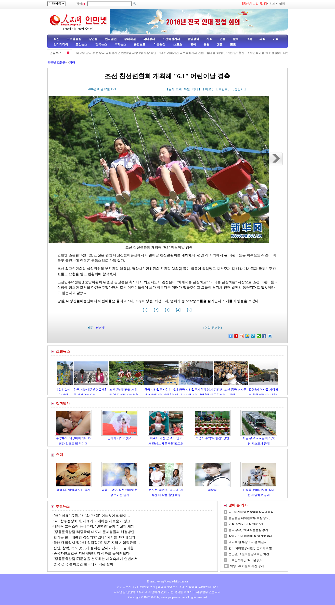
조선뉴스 (82, 44)
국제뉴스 (120, 44)
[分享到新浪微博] (242, 336)
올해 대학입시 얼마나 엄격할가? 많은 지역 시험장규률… (96, 542)
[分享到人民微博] (236, 336)
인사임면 (111, 39)
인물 (223, 39)
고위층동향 (74, 39)
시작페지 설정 (276, 3)
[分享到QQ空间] (247, 336)
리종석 (212, 490)
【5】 (189, 310)
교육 (249, 39)
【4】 (178, 310)
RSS (215, 587)
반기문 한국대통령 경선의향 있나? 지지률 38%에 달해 (94, 537)
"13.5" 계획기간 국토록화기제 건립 (165, 53)
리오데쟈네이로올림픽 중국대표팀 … (253, 512)
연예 (193, 44)
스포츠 (177, 44)
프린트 (223, 89)
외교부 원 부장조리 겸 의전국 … (250, 542)
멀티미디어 (60, 44)
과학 (262, 39)
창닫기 (239, 89)
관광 (206, 44)
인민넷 (100, 327)
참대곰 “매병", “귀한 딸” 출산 (209, 53)
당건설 (93, 39)
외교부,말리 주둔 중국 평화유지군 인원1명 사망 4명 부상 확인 (100, 53)
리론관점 (159, 44)
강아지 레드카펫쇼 (119, 438)
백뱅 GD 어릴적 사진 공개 (73, 490)
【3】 (167, 310)
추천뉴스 (63, 506)
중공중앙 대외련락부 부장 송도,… (251, 518)
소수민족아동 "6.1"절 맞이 (248, 53)
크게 (179, 89)
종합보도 (139, 44)
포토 (233, 44)
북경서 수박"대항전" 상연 (212, 438)
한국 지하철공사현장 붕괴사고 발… (252, 548)
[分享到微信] (259, 336)
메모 (208, 89)
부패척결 (130, 39)
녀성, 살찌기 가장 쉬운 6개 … (248, 524)
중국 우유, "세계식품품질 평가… (250, 530)
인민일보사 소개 (127, 587)
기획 (276, 39)
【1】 (145, 310)
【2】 (156, 310)
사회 (209, 39)
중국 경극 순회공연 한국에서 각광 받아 (83, 564)
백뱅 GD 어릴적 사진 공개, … (249, 566)
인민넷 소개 (147, 587)
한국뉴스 (101, 44)
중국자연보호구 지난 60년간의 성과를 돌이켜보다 (91, 553)
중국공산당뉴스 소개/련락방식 (177, 587)
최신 (56, 39)
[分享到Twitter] (270, 336)
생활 (220, 44)
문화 (236, 39)
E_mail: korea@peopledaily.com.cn (167, 581)
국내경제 (149, 39)
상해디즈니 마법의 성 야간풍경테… (252, 536)
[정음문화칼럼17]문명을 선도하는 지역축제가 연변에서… (97, 559)
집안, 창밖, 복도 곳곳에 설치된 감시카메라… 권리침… (95, 548)
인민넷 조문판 (56, 62)
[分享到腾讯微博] (253, 336)
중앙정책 (193, 39)
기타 (72, 62)
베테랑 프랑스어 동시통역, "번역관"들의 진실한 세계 (93, 526)
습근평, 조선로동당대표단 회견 (249, 554)
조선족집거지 (171, 39)
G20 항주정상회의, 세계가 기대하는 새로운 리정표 (91, 521)
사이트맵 (205, 587)
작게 (195, 89)
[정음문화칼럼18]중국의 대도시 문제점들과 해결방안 (93, 532)
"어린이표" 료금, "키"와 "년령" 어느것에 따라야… (91, 516)
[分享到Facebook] (264, 336)
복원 (187, 89)
